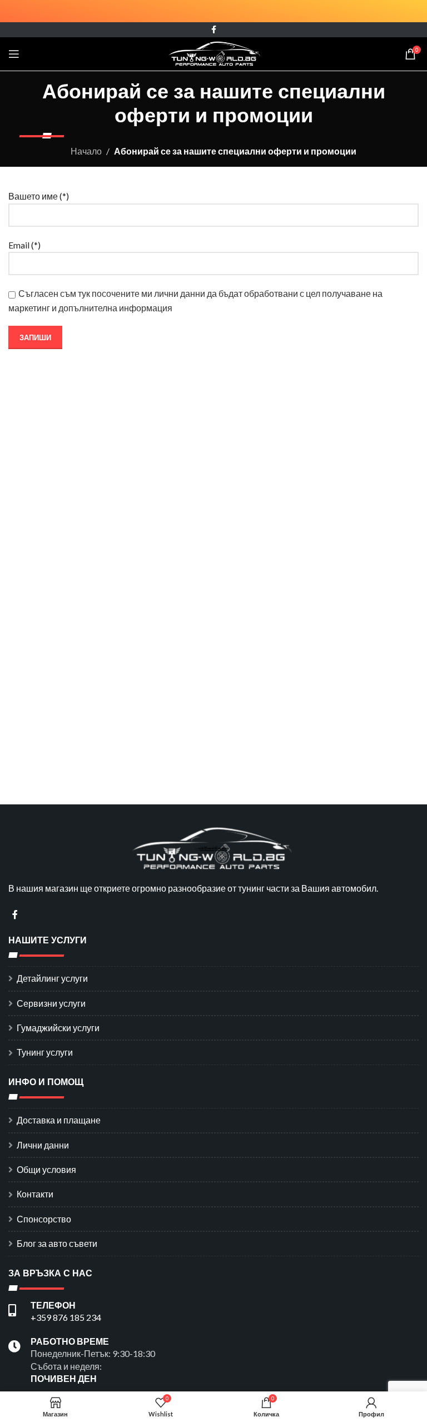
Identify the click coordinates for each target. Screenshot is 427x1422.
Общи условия (46, 1169)
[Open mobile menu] (14, 54)
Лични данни (43, 1145)
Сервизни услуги (51, 1003)
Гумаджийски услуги (58, 1027)
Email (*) (24, 245)
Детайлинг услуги (52, 978)
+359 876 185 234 (66, 1317)
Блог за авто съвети (57, 1243)
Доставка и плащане (59, 1120)
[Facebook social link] (214, 29)
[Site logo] (214, 52)
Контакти (35, 1194)
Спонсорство (44, 1219)
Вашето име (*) (38, 196)
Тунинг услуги (45, 1052)
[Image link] (213, 847)
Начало (86, 151)
